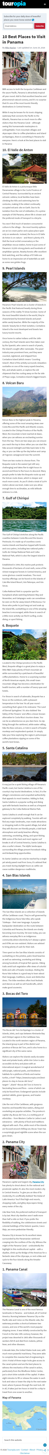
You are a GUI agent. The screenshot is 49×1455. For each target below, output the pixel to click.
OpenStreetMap (41, 1429)
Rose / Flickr (42, 182)
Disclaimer (25, 1453)
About (32, 1449)
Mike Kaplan (10, 47)
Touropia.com (13, 1449)
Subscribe (40, 26)
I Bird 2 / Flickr (41, 415)
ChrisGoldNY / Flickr (40, 1025)
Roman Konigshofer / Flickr (38, 530)
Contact (24, 1449)
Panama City (38, 1181)
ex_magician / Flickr (40, 658)
